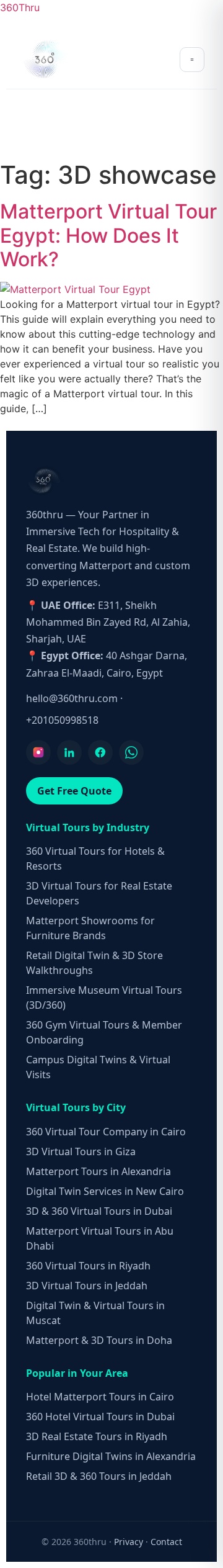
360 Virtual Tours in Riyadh (88, 1266)
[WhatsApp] (131, 752)
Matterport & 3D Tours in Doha (99, 1340)
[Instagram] (38, 752)
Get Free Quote (74, 791)
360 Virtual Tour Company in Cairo (106, 1131)
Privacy (128, 1542)
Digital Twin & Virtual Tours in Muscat (95, 1313)
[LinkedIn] (69, 752)
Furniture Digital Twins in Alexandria (111, 1456)
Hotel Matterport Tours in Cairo (100, 1397)
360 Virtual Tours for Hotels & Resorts (95, 858)
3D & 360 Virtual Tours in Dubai (99, 1211)
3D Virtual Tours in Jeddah (86, 1285)
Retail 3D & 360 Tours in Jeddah (99, 1476)
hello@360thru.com (72, 698)
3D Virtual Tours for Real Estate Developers (99, 893)
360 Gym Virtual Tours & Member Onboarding (104, 1032)
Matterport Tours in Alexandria (98, 1171)
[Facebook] (100, 752)
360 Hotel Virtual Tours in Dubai (100, 1416)
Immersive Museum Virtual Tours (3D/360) (104, 997)
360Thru (20, 7)
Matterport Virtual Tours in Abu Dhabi (99, 1238)
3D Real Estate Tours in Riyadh (96, 1436)
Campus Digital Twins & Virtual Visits (98, 1067)
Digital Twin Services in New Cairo (105, 1191)
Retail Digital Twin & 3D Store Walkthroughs (94, 962)
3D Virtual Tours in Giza (81, 1151)
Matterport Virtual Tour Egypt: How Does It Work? (108, 235)
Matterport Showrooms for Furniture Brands (90, 928)
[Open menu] (192, 59)
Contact (166, 1542)
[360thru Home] (46, 59)
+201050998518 (62, 720)
